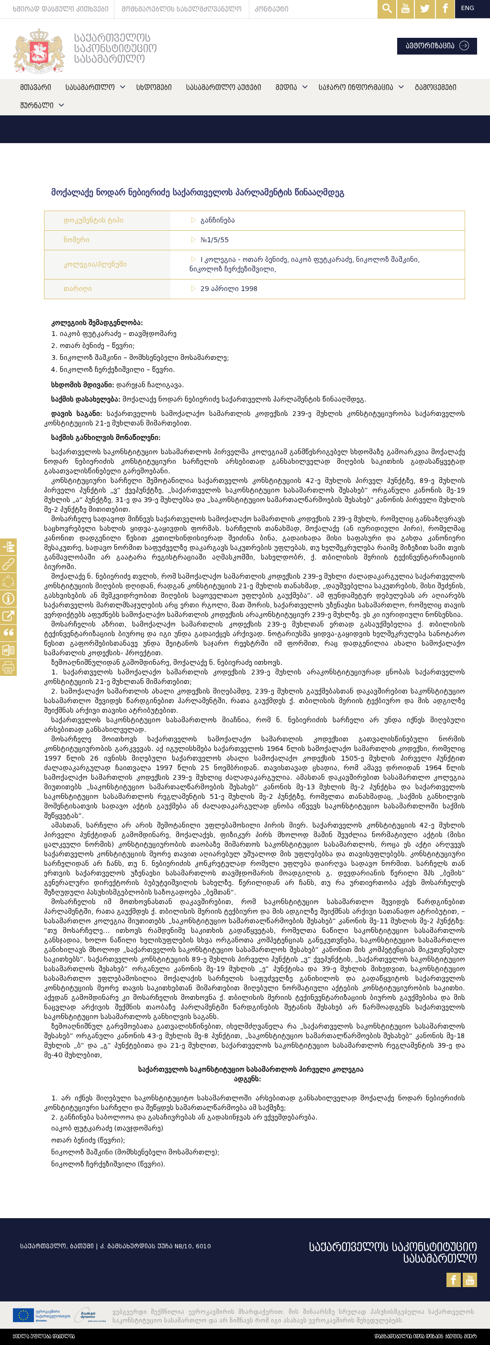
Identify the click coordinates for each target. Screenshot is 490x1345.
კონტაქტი (272, 9)
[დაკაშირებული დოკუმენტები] (8, 564)
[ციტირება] (8, 633)
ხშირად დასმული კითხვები (61, 9)
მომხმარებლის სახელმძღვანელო (182, 9)
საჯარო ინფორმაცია (356, 88)
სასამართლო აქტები (223, 88)
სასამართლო (90, 88)
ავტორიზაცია (430, 46)
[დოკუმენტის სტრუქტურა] (8, 546)
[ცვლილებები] (8, 581)
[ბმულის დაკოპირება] (8, 615)
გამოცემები (436, 88)
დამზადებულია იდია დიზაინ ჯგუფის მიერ (426, 1337)
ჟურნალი (37, 106)
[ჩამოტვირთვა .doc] (8, 650)
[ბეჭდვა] (8, 667)
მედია (286, 88)
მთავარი (35, 88)
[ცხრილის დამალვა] (8, 598)
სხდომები (154, 88)
